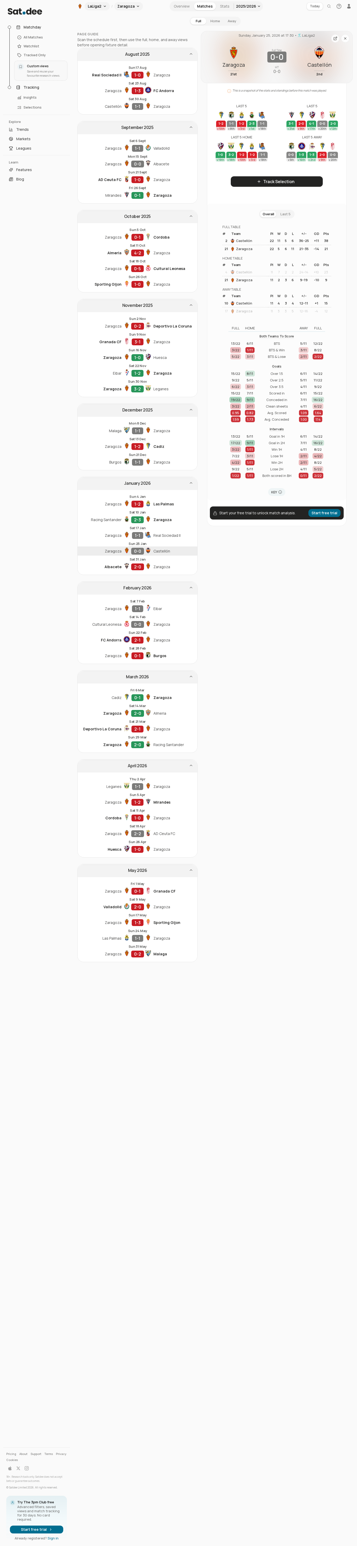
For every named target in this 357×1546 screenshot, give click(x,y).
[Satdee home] (36, 11)
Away (232, 21)
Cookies (12, 1460)
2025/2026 (246, 6)
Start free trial (34, 1529)
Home (215, 21)
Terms (48, 1454)
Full (198, 21)
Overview (182, 6)
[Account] (349, 6)
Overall (268, 214)
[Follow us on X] (18, 1468)
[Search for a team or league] (329, 6)
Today (315, 6)
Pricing (11, 1454)
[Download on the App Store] (10, 1468)
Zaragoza (244, 249)
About (23, 1454)
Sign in (53, 1538)
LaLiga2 (308, 35)
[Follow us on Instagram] (26, 1468)
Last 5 (285, 214)
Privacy (61, 1454)
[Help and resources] (339, 6)
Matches (205, 6)
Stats (224, 6)
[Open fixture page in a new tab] (335, 38)
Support (36, 1454)
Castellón (244, 241)
